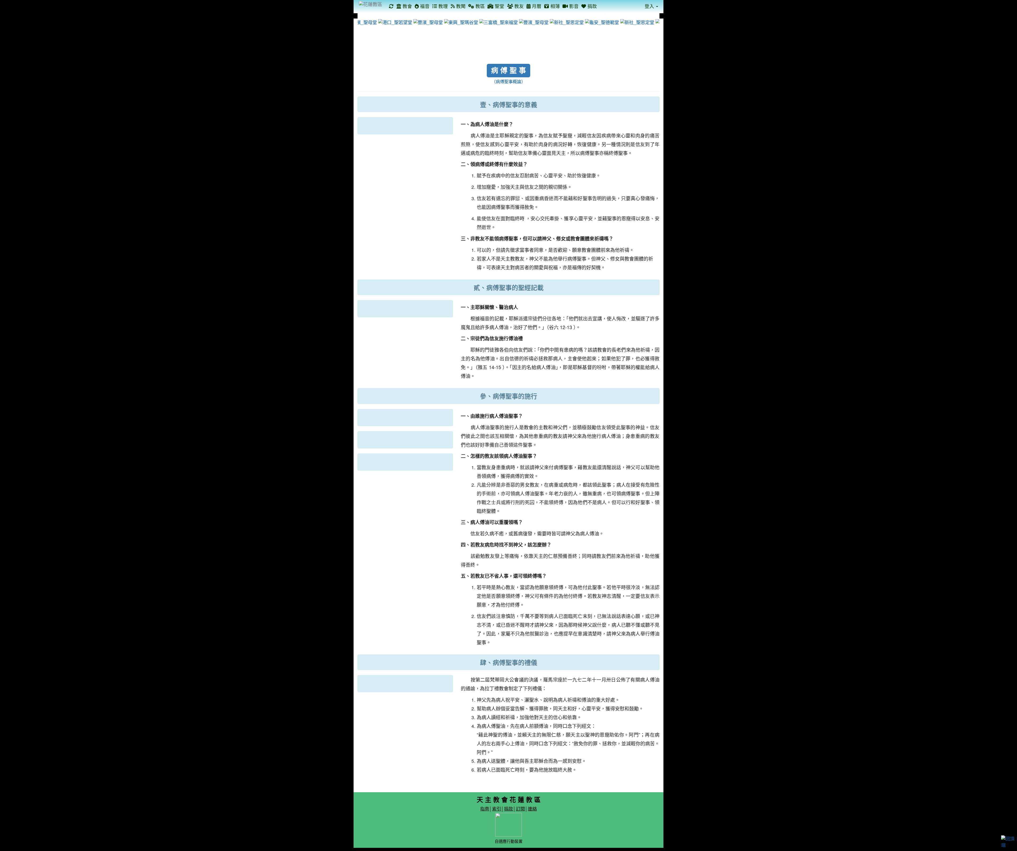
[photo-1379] (421, 21)
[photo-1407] (559, 21)
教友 (518, 6)
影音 (573, 6)
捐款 (591, 6)
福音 (424, 6)
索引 (496, 808)
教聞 (460, 6)
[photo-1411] (388, 21)
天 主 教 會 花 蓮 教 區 (509, 799)
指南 (484, 808)
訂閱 (520, 808)
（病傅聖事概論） (508, 81)
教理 (442, 6)
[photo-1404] (630, 21)
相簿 (554, 6)
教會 (406, 6)
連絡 (532, 808)
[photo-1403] (595, 21)
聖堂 (498, 6)
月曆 (535, 6)
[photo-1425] (491, 21)
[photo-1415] (454, 21)
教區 (479, 6)
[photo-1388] (526, 21)
